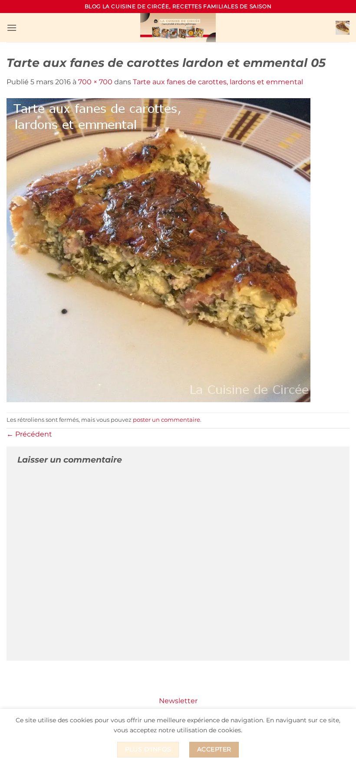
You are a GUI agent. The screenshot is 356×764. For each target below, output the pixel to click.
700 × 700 (95, 82)
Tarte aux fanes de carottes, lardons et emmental (218, 82)
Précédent (29, 434)
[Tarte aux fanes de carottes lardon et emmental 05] (158, 249)
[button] (12, 27)
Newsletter (178, 701)
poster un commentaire (166, 420)
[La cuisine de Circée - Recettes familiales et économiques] (178, 27)
